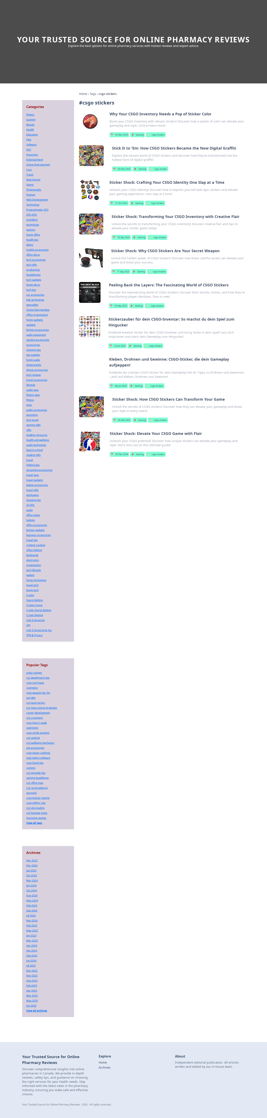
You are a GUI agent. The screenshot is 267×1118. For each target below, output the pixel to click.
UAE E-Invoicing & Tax (39, 630)
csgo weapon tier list (38, 693)
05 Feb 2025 (121, 420)
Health (30, 129)
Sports (30, 184)
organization (33, 565)
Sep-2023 (31, 955)
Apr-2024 (31, 945)
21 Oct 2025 (118, 203)
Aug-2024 (32, 895)
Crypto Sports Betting (38, 610)
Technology (32, 204)
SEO (28, 149)
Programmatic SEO (37, 210)
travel (29, 460)
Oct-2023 (31, 875)
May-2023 (32, 930)
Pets (28, 139)
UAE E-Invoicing (35, 620)
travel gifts (32, 490)
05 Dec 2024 (119, 454)
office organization (37, 315)
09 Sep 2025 (118, 305)
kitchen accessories (37, 330)
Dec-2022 (32, 970)
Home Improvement (38, 164)
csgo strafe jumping (37, 733)
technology (32, 225)
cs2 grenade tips (35, 773)
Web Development (37, 199)
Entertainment (34, 159)
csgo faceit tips (35, 763)
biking (29, 245)
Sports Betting (34, 600)
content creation (35, 545)
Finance (30, 194)
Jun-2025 (31, 1005)
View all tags (34, 823)
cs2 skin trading (35, 808)
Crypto (30, 595)
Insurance (32, 154)
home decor (33, 285)
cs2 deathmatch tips (38, 678)
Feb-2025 (31, 985)
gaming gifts (33, 425)
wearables (32, 305)
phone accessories (37, 370)
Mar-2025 (32, 995)
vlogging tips (33, 500)
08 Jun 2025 (118, 385)
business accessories (38, 535)
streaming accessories (39, 470)
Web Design (33, 179)
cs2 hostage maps (36, 813)
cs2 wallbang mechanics (40, 743)
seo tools (31, 793)
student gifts (33, 455)
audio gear (32, 390)
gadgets (31, 325)
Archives (105, 1067)
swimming (32, 728)
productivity (33, 270)
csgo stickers (156, 134)
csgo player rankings (38, 753)
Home (83, 94)
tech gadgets (33, 280)
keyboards (32, 555)
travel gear (32, 475)
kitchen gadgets (35, 530)
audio (29, 510)
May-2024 (32, 900)
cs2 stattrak (33, 738)
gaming (30, 230)
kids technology (35, 300)
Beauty (30, 124)
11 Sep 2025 (120, 271)
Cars (29, 169)
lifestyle (30, 385)
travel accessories (36, 380)
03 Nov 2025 (119, 134)
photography (33, 365)
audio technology (36, 445)
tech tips (31, 290)
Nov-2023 (32, 975)
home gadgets (34, 320)
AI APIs (30, 505)
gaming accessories (37, 340)
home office (33, 235)
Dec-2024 (32, 865)
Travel (29, 174)
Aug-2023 (32, 980)
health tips (32, 240)
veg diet (30, 698)
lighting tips (33, 465)
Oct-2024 (31, 890)
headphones (33, 275)
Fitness (30, 114)
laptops (30, 520)
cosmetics (32, 688)
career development (38, 713)
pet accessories (35, 748)
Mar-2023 (32, 940)
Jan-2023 (31, 935)
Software (31, 144)
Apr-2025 (31, 990)
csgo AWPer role (35, 803)
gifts (28, 430)
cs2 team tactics (35, 703)
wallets (30, 575)
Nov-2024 (32, 920)
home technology (36, 580)
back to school (34, 450)
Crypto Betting (34, 615)
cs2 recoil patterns (37, 788)
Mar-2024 (32, 880)
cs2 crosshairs (34, 718)
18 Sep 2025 (121, 237)
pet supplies (33, 355)
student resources (36, 435)
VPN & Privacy (34, 635)
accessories (33, 345)
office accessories (36, 525)
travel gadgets (34, 480)
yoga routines (34, 673)
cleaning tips (33, 350)
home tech (32, 590)
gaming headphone (37, 778)
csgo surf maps (35, 683)
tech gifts (31, 265)
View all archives (36, 1010)
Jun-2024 (31, 960)
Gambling (32, 220)
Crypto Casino (34, 605)
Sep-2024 (31, 910)
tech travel (32, 420)
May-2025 (32, 1000)
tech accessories (36, 260)
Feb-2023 (31, 925)
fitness (30, 400)
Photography (33, 189)
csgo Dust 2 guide (36, 723)
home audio (33, 360)
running (30, 768)
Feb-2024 (31, 905)
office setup (33, 515)
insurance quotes (36, 818)
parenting (32, 415)
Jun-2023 (31, 870)
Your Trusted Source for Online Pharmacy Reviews (133, 39)
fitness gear (33, 395)
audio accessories (36, 410)
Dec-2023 (32, 860)
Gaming (137, 134)
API (28, 625)
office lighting (34, 550)
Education (32, 134)
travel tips (32, 540)
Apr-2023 (31, 950)
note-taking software (38, 758)
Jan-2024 (31, 885)
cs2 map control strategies (41, 708)
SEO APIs (31, 215)
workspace (32, 495)
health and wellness (37, 440)
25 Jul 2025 (118, 345)
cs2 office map (34, 783)
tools (29, 405)
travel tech (32, 585)
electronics (32, 560)
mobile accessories (37, 250)
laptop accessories (37, 485)
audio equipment (36, 335)
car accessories (35, 295)
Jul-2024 (31, 915)
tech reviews (33, 375)
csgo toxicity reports (38, 798)
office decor (33, 255)
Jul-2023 (31, 965)
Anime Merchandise (38, 310)
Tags (93, 94)
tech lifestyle (33, 570)
